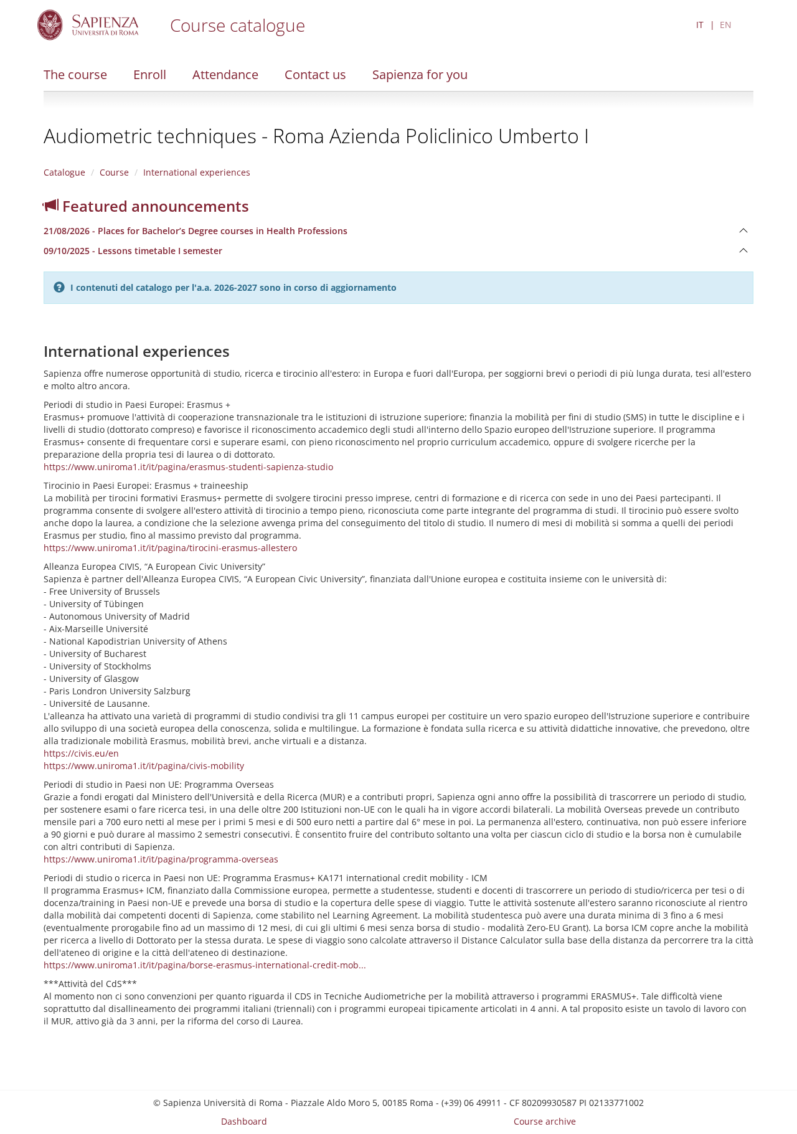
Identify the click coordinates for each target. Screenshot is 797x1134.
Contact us (315, 74)
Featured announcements (154, 206)
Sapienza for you (420, 74)
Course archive (545, 1121)
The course (75, 74)
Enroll (149, 74)
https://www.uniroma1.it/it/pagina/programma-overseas (161, 859)
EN (726, 25)
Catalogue (64, 172)
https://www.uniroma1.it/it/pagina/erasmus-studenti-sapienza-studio (188, 467)
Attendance (225, 74)
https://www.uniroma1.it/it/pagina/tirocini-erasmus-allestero (170, 548)
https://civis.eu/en (81, 753)
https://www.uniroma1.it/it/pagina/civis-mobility (144, 766)
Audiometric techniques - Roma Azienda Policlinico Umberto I (316, 135)
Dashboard (244, 1121)
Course (114, 172)
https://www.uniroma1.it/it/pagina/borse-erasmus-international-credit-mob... (205, 965)
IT (700, 25)
